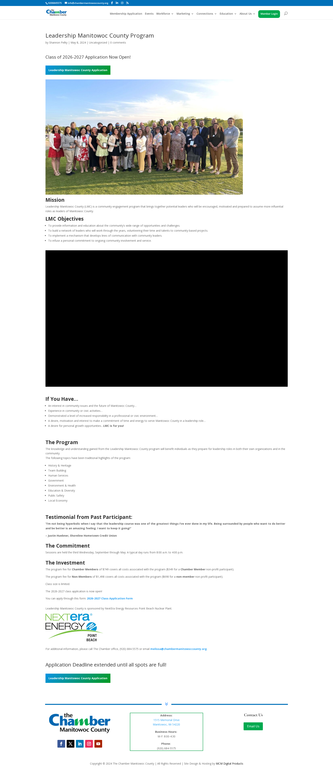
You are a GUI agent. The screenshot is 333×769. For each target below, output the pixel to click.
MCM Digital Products (229, 762)
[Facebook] (112, 3)
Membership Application (126, 14)
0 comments (118, 41)
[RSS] (127, 3)
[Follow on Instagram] (89, 742)
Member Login (269, 14)
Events (149, 14)
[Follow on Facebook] (61, 742)
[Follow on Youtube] (98, 742)
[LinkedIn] (117, 3)
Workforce (163, 14)
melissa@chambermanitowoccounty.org (178, 647)
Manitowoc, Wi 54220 (166, 722)
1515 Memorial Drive (166, 718)
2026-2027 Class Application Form (110, 596)
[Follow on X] (70, 742)
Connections (205, 14)
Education (226, 14)
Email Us (253, 724)
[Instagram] (122, 3)
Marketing (183, 14)
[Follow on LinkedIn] (80, 742)
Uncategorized (98, 41)
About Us (246, 14)
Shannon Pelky (58, 41)
